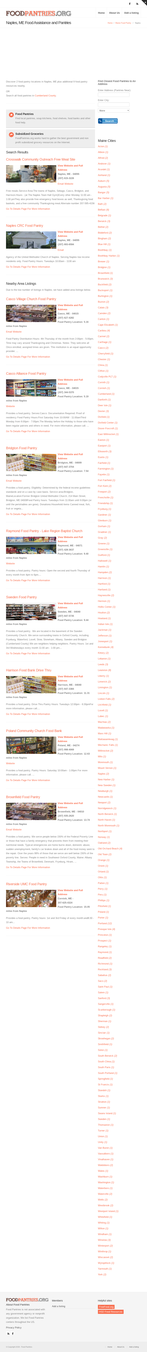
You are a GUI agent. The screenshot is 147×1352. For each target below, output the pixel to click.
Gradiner (104, 532)
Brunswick (105, 278)
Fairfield (104, 463)
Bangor (103, 192)
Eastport (104, 445)
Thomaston (106, 1125)
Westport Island (108, 1211)
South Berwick (107, 1055)
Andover (104, 163)
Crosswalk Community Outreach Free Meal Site (40, 159)
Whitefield (105, 1217)
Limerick (104, 681)
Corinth (103, 382)
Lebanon (104, 658)
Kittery (103, 653)
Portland (105, 923)
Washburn (105, 1176)
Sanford (104, 998)
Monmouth (105, 762)
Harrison (104, 578)
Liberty (103, 676)
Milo (102, 756)
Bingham (104, 238)
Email (61, 183)
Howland (104, 618)
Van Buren (105, 1148)
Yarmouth (105, 1268)
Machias (104, 722)
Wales (103, 1171)
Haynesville (106, 595)
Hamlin (103, 566)
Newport (104, 802)
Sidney (103, 1027)
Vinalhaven (105, 1159)
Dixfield (104, 417)
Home (101, 13)
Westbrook (105, 1205)
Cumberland (106, 394)
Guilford (104, 555)
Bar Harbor (105, 198)
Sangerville (106, 1004)
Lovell (103, 710)
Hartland (104, 589)
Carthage (104, 342)
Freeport (104, 491)
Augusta (104, 186)
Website (68, 183)
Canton (103, 319)
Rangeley (105, 946)
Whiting (104, 1222)
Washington (106, 1182)
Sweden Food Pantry (21, 597)
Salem (103, 992)
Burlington (105, 296)
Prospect (104, 940)
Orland (103, 871)
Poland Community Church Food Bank (34, 731)
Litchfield (104, 704)
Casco (103, 347)
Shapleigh (105, 1015)
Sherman (104, 1021)
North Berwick (107, 814)
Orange (104, 860)
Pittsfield (104, 906)
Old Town (105, 854)
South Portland (107, 1073)
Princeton (105, 935)
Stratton (104, 1101)
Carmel (103, 336)
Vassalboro (106, 1153)
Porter (103, 917)
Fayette (104, 474)
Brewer (103, 261)
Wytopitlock (106, 1263)
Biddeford (105, 232)
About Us (114, 13)
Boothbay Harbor (109, 255)
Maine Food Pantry (123, 23)
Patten (103, 883)
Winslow (104, 1240)
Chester (104, 359)
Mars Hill (104, 733)
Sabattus (104, 975)
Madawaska (106, 727)
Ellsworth (105, 451)
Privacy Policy (14, 1327)
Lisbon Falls (106, 699)
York (102, 1274)
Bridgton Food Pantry (21, 448)
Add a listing (131, 13)
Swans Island (107, 1113)
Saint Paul (105, 986)
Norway (104, 837)
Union (103, 1136)
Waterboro (105, 1188)
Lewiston (104, 670)
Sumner (104, 1107)
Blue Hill (104, 244)
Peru (102, 894)
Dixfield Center (108, 422)
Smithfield (105, 1044)
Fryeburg (104, 509)
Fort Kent (105, 486)
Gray (102, 537)
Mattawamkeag (108, 739)
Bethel (103, 227)
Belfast (103, 209)
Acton (103, 146)
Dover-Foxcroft (108, 428)
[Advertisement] (73, 49)
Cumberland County (45, 95)
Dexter (103, 411)
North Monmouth (108, 825)
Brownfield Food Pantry (23, 797)
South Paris (106, 1067)
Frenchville (105, 497)
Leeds (103, 664)
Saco (102, 981)
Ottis (102, 877)
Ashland (104, 175)
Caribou (104, 330)
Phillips (103, 900)
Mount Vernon (107, 768)
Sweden (104, 1119)
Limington (105, 687)
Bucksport (105, 290)
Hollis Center (107, 606)
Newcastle (105, 796)
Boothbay (105, 250)
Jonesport (105, 641)
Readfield (105, 958)
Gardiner (104, 514)
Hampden (105, 572)
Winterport (105, 1245)
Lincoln (103, 693)
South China (106, 1061)
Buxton (103, 301)
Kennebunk (106, 647)
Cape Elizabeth (108, 324)
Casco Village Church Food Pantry (31, 299)
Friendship (105, 503)
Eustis (103, 457)
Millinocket (105, 750)
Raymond (105, 952)
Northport (105, 831)
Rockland (105, 969)
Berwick (104, 221)
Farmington (106, 468)
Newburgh (105, 791)
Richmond (105, 963)
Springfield (105, 1078)
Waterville (105, 1194)
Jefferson (105, 635)
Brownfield (105, 273)
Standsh (104, 1090)
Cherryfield (105, 353)
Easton (103, 440)
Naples (103, 773)
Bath (102, 204)
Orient (103, 865)
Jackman (104, 630)
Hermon (104, 601)
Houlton (104, 612)
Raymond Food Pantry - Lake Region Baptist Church (44, 531)
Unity (102, 1142)
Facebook (12, 1333)
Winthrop (104, 1251)
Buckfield (105, 284)
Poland (103, 912)
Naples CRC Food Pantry (24, 225)
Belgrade (104, 215)
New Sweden (107, 785)
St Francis (105, 1084)
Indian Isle (105, 624)
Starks (103, 1096)
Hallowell (104, 560)
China (103, 365)
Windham (105, 1234)
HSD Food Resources (110, 1311)
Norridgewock (107, 808)
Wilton (103, 1228)
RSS (7, 1333)
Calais (103, 307)
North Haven (106, 819)
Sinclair (104, 1032)
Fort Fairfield (106, 480)
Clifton (103, 371)
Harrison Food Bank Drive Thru (28, 670)
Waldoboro (105, 1165)
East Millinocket (108, 434)
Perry (103, 889)
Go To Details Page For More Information (28, 208)
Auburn (103, 181)
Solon (103, 1050)
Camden (104, 313)
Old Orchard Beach (110, 848)
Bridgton (104, 267)
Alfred (103, 158)
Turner (103, 1130)
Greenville (105, 549)
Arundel (104, 169)
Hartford (104, 583)
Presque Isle (106, 929)
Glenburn (104, 520)
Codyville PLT (107, 376)
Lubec (103, 716)
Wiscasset (105, 1257)
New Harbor (106, 779)
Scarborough (106, 1009)
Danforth (104, 399)
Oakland (104, 842)
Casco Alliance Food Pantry (26, 373)
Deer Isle (104, 405)
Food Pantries (39, 14)
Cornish (104, 388)
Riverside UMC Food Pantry (26, 884)
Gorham (104, 526)
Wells (103, 1199)
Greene (104, 543)
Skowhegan (106, 1038)
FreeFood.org (106, 1307)
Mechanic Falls (108, 745)
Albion (103, 152)
